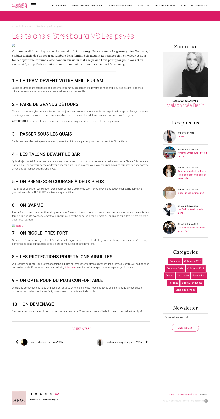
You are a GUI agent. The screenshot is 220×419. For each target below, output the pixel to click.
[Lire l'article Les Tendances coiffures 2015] (64, 342)
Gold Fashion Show (165, 5)
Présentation (59, 5)
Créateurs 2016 (175, 268)
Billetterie (143, 5)
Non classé (183, 275)
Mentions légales (50, 399)
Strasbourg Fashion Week (19, 5)
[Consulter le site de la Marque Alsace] (57, 394)
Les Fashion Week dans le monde (190, 211)
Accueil (16, 26)
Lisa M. (181, 136)
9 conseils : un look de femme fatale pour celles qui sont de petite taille (192, 175)
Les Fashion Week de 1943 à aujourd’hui (192, 229)
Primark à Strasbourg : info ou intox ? (192, 155)
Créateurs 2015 (192, 261)
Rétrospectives (199, 5)
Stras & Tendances (188, 149)
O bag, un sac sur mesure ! (191, 193)
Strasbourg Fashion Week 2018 (87, 5)
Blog (183, 5)
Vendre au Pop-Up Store (121, 5)
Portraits (173, 282)
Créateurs (175, 261)
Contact (203, 394)
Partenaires (198, 275)
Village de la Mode (185, 289)
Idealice (206, 401)
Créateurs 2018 (186, 133)
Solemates (70, 267)
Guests (169, 275)
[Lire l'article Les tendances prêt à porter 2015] (149, 342)
